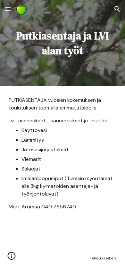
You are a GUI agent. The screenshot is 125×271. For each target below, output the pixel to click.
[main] (62, 43)
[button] (7, 9)
